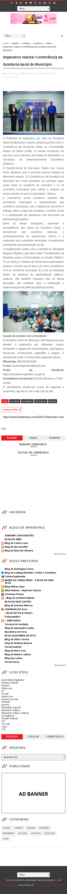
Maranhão (8, 833)
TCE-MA (5, 723)
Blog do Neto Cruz (15, 650)
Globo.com (7, 696)
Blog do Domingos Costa (19, 568)
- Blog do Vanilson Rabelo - (20, 597)
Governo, (7, 76)
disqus (33, 437)
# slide (52, 401)
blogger (12, 437)
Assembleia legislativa (12, 679)
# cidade (15, 401)
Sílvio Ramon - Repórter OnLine (23, 590)
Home (6, 43)
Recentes (12, 736)
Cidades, (53, 73)
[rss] (40, 3)
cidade (15, 43)
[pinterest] (26, 3)
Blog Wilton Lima (15, 586)
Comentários (55, 736)
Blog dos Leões (13, 658)
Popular (33, 736)
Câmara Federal (9, 682)
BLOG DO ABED (13, 539)
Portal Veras (12, 661)
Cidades (26, 43)
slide (48, 43)
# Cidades (27, 401)
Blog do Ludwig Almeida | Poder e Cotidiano (30, 572)
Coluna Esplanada (15, 576)
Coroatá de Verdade (16, 624)
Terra (4, 726)
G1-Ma (4, 693)
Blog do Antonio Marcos (19, 605)
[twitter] (16, 3)
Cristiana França (14, 594)
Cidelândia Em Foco (16, 609)
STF (3, 721)
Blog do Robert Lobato (18, 654)
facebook (54, 437)
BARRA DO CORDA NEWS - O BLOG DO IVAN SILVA (29, 581)
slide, (15, 76)
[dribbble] (35, 3)
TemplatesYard (9, 885)
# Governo (40, 401)
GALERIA (31, 828)
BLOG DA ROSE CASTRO (18, 601)
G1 (2, 690)
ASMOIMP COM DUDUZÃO (19, 535)
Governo (38, 43)
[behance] (45, 3)
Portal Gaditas (13, 646)
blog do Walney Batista (18, 643)
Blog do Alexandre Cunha (19, 628)
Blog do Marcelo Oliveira (19, 550)
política (35, 833)
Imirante (5, 701)
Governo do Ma (9, 699)
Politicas (50, 833)
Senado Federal (9, 718)
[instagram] (49, 3)
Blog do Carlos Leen (16, 543)
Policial (22, 833)
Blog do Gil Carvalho (16, 546)
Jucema (5, 704)
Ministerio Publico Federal (14, 713)
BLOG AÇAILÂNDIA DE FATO (20, 635)
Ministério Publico (10, 710)
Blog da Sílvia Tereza (17, 639)
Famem (5, 685)
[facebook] (11, 3)
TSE (3, 729)
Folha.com (6, 688)
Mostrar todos (60, 554)
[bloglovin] (30, 3)
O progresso (7, 715)
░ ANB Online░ (13, 620)
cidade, (44, 73)
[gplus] (21, 3)
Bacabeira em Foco (16, 631)
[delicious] (54, 3)
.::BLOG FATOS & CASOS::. (19, 612)
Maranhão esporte (11, 707)
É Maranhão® (12, 616)
